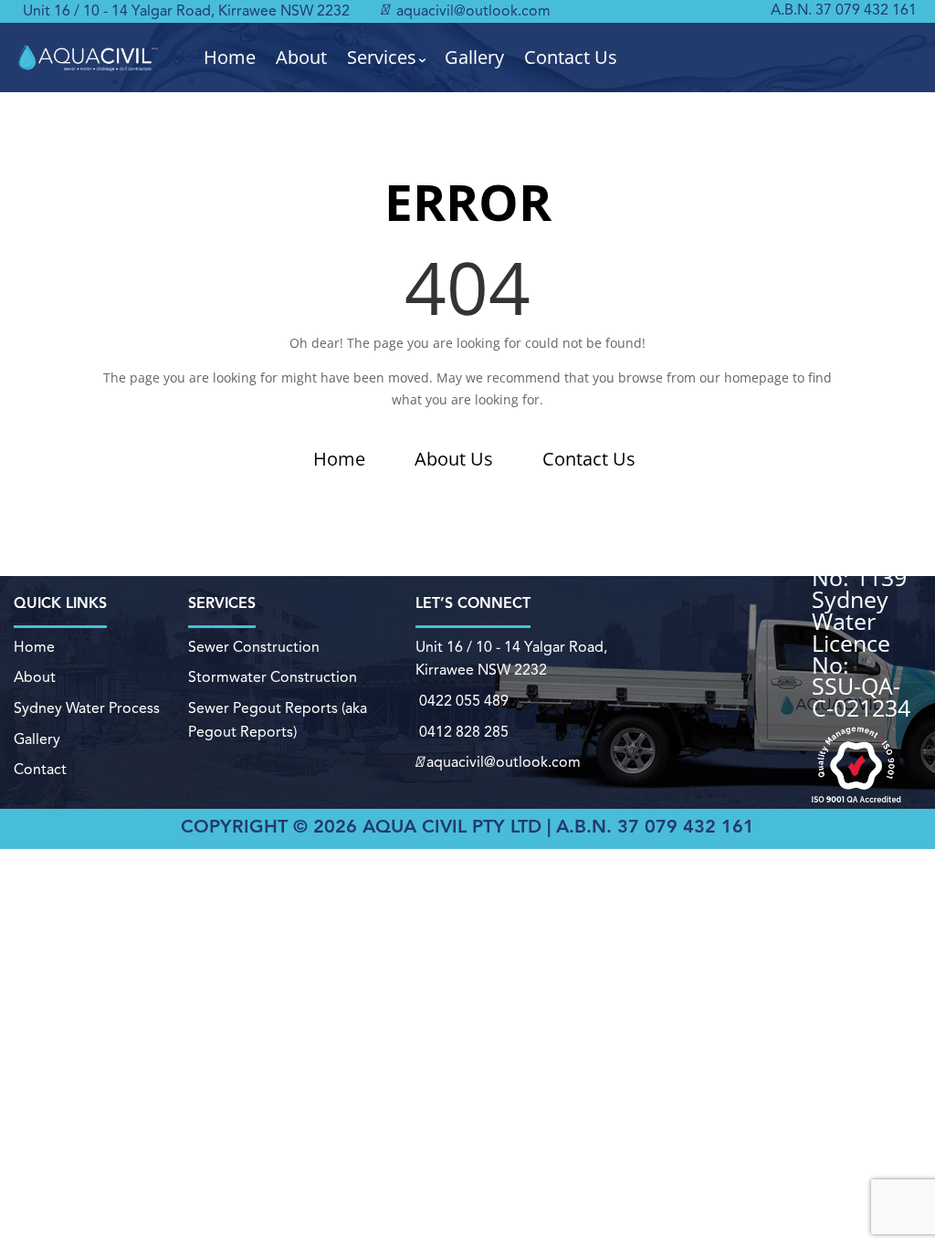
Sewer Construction (254, 648)
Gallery (474, 57)
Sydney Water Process (87, 709)
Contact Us (570, 57)
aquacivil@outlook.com (472, 12)
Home (230, 57)
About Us (454, 458)
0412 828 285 (464, 733)
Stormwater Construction (272, 678)
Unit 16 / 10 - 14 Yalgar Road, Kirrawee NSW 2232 (186, 12)
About (301, 57)
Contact (40, 770)
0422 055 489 (464, 702)
